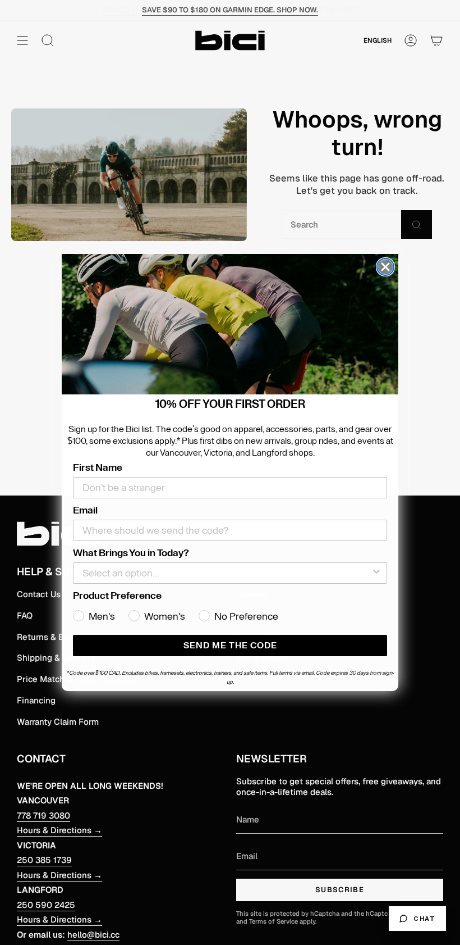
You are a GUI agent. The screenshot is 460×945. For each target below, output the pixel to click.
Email (85, 510)
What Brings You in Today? (131, 553)
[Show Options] (376, 573)
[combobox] (226, 573)
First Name (97, 467)
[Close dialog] (385, 266)
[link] (230, 324)
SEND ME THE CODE (230, 645)
